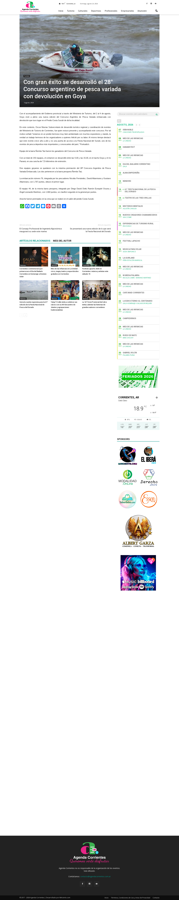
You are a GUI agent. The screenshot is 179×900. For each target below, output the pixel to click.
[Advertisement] (65, 215)
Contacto (156, 898)
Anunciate (142, 10)
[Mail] (156, 3)
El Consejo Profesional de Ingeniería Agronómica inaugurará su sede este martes (41, 230)
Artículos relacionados (35, 240)
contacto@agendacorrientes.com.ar (95, 876)
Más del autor (62, 240)
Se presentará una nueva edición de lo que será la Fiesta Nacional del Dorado (90, 230)
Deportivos (96, 10)
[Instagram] (151, 3)
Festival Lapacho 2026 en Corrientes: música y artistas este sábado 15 (95, 271)
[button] (156, 11)
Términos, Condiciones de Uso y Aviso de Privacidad (130, 898)
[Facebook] (147, 3)
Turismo (70, 10)
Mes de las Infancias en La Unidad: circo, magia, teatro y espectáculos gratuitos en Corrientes (64, 271)
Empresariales (127, 10)
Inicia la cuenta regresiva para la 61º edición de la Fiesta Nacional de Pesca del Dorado (34, 304)
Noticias (23, 265)
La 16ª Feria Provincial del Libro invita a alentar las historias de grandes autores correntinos (94, 304)
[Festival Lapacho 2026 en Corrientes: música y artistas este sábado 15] (96, 257)
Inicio (60, 10)
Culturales (82, 10)
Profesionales (111, 10)
